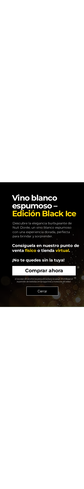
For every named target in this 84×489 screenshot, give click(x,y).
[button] (42, 291)
